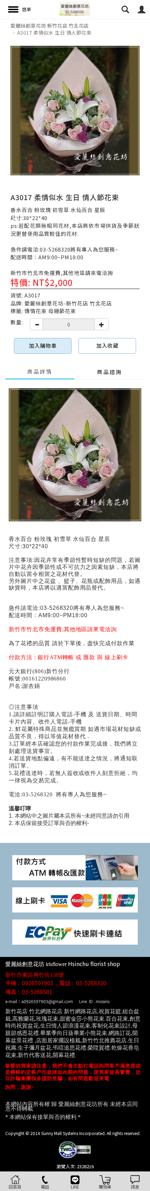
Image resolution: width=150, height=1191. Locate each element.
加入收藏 (107, 345)
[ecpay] (75, 931)
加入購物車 (43, 345)
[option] (75, 110)
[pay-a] (75, 899)
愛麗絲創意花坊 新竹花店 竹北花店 (49, 25)
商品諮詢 (109, 371)
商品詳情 (39, 371)
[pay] (75, 867)
